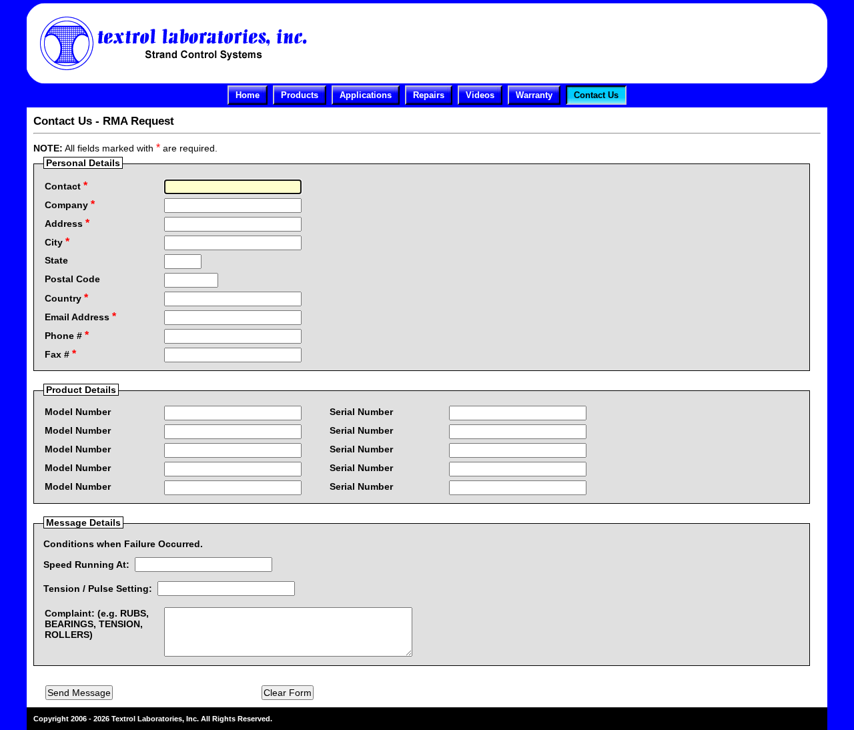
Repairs (428, 95)
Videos (480, 95)
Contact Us (596, 95)
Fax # (60, 354)
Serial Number (361, 411)
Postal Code (72, 279)
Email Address (80, 316)
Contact (66, 186)
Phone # (67, 335)
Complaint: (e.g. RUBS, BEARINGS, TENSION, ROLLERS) (97, 624)
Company (70, 204)
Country (66, 298)
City (57, 242)
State (56, 260)
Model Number (78, 411)
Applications (366, 95)
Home (248, 95)
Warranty (534, 95)
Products (299, 95)
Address (67, 223)
